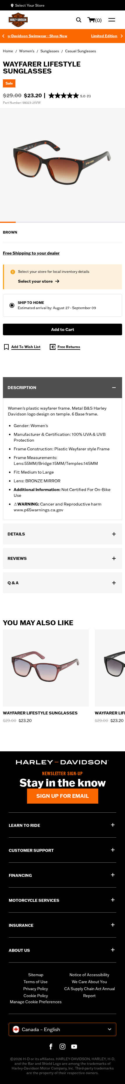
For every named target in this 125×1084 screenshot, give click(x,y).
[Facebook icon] (50, 1046)
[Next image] (113, 165)
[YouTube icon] (74, 1046)
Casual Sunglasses (80, 51)
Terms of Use (36, 981)
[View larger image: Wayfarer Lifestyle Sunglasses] (62, 164)
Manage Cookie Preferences (36, 1001)
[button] (70, 95)
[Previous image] (11, 165)
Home (8, 51)
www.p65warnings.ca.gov (38, 510)
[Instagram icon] (62, 1046)
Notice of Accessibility (89, 974)
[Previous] (3, 36)
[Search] (78, 19)
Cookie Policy (36, 995)
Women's (26, 51)
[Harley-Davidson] (62, 762)
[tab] (8, 222)
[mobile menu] (110, 19)
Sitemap (35, 974)
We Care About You (89, 981)
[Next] (122, 36)
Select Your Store (29, 5)
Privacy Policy (35, 988)
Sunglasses (49, 51)
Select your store (35, 281)
